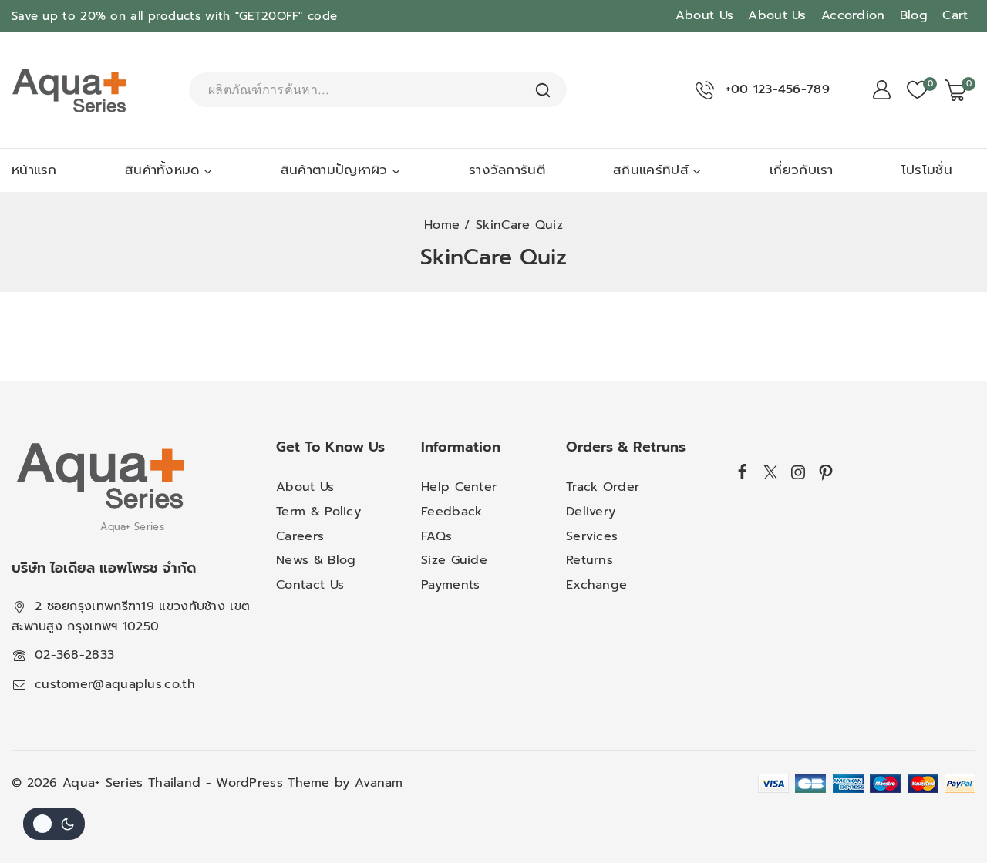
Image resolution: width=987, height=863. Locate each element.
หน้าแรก (34, 170)
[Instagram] (798, 472)
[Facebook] (743, 471)
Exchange (596, 585)
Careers (300, 536)
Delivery (590, 511)
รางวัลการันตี (507, 170)
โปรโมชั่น (926, 170)
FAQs (436, 536)
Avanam (379, 783)
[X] (770, 472)
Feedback (451, 511)
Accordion (853, 15)
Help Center (459, 487)
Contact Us (310, 585)
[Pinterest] (826, 472)
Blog (914, 15)
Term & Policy (318, 511)
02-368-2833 (74, 655)
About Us (704, 15)
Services (592, 536)
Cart (955, 15)
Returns (589, 560)
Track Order (602, 487)
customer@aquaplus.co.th (115, 684)
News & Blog (315, 560)
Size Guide (454, 560)
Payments (450, 585)
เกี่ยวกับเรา (802, 170)
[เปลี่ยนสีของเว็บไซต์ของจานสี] (54, 824)
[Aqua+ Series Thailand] (69, 90)
